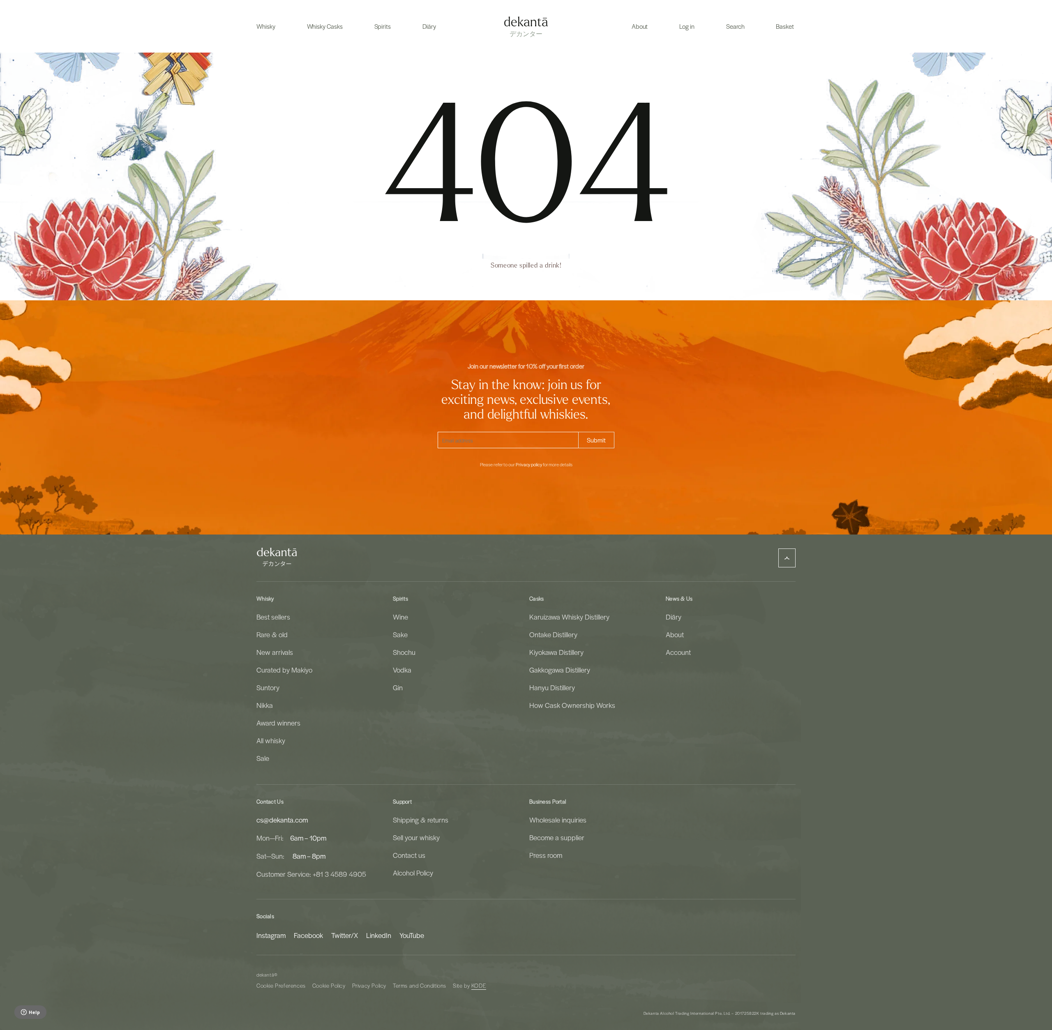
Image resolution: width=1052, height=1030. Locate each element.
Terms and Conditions (419, 985)
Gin (398, 687)
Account (678, 652)
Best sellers (273, 616)
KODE (478, 985)
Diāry (673, 616)
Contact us (409, 854)
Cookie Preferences (281, 985)
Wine (400, 616)
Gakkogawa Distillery (559, 669)
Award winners (278, 722)
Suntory (267, 687)
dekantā (265, 974)
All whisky (270, 740)
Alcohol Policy (413, 872)
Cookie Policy (329, 985)
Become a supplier (556, 837)
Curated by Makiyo (284, 669)
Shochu (404, 652)
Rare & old (272, 634)
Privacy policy (529, 464)
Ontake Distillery (553, 634)
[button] (265, 26)
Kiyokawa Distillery (556, 652)
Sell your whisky (416, 837)
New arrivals (274, 652)
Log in (686, 26)
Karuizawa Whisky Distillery (569, 616)
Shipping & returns (420, 819)
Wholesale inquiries (557, 819)
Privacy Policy (369, 985)
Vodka (402, 669)
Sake (400, 634)
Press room (545, 854)
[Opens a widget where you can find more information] (30, 1012)
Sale (262, 758)
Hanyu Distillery (552, 687)
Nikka (264, 705)
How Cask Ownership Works (572, 705)
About (675, 634)
